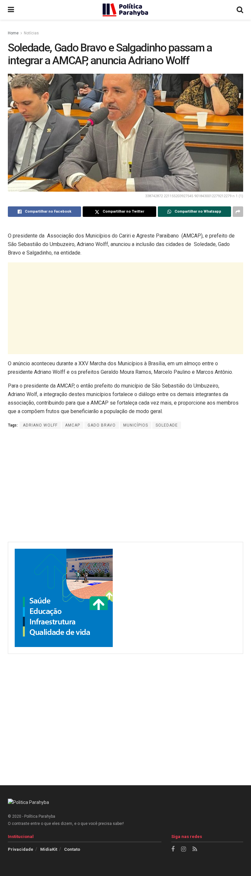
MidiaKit (48, 849)
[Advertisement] (125, 308)
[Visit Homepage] (125, 9)
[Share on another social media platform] (238, 211)
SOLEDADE (167, 425)
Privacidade (20, 849)
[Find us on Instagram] (183, 849)
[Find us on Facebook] (173, 849)
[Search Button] (240, 10)
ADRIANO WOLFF (40, 425)
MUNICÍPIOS (135, 425)
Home (13, 33)
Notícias (31, 33)
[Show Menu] (11, 10)
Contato (72, 849)
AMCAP (72, 425)
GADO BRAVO (102, 425)
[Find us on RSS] (194, 849)
